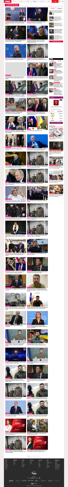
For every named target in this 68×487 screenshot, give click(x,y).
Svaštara (31, 462)
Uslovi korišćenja (57, 465)
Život (39, 461)
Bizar (30, 461)
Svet (48, 460)
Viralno (31, 460)
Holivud (14, 463)
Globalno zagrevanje (49, 462)
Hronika (6, 463)
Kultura (39, 466)
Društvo (6, 462)
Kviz (13, 464)
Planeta (48, 461)
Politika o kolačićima (57, 464)
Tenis (22, 463)
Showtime (23, 466)
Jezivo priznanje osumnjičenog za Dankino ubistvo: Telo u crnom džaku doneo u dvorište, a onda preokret (58, 37)
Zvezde (14, 462)
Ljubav (39, 463)
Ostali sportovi (23, 464)
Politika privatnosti (57, 466)
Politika (6, 461)
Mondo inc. (57, 460)
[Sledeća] (40, 457)
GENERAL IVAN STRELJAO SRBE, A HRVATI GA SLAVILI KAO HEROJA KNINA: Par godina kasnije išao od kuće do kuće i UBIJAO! (56, 152)
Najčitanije (53, 8)
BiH (47, 464)
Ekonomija (6, 464)
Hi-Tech (39, 465)
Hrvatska (48, 463)
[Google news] (40, 478)
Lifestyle (40, 460)
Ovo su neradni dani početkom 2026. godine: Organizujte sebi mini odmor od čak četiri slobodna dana (56, 138)
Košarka (23, 462)
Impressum (56, 461)
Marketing (56, 463)
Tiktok (31, 463)
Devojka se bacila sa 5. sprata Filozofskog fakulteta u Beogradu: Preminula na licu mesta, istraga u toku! (58, 19)
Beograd (6, 465)
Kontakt (56, 462)
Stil (38, 462)
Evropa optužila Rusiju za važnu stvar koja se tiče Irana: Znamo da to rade (58, 11)
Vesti (6, 460)
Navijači (23, 465)
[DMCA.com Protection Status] (34, 483)
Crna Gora (48, 465)
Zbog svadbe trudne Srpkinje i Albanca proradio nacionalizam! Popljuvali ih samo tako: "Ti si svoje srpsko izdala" (56, 167)
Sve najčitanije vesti (56, 41)
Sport (23, 460)
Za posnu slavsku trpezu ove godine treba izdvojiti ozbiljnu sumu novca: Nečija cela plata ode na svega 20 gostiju (56, 195)
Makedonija (48, 466)
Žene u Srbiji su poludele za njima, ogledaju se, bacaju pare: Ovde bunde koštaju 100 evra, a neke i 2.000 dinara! (56, 181)
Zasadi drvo (6, 466)
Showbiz (15, 460)
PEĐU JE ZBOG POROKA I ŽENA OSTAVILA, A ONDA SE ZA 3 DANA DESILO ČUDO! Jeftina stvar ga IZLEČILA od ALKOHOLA (58, 31)
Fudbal (22, 461)
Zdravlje (39, 464)
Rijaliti (14, 461)
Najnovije (59, 8)
